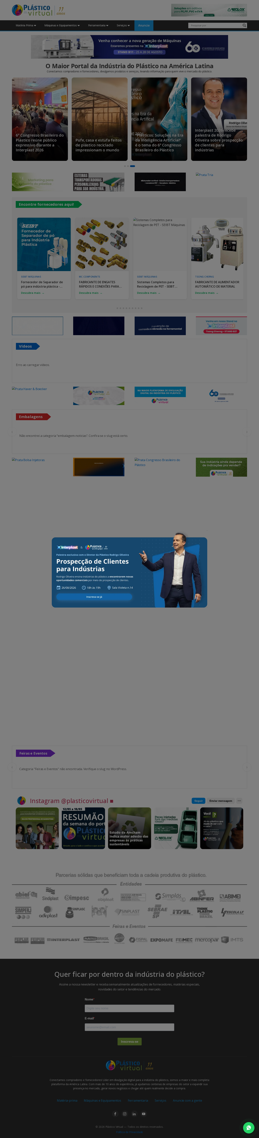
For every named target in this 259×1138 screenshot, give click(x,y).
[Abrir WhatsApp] (248, 1127)
